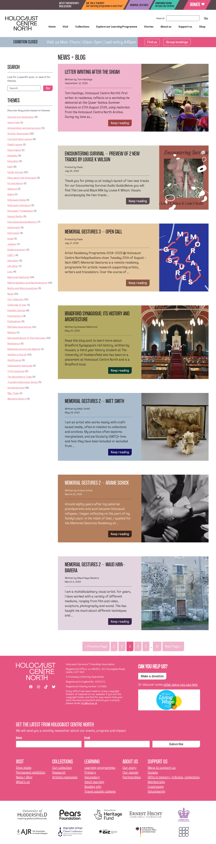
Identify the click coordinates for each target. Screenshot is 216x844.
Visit (65, 26)
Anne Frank (13, 122)
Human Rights (15, 216)
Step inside (56, 35)
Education (12, 161)
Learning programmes (99, 768)
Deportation (14, 150)
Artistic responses (64, 777)
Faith (10, 166)
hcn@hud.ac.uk (89, 703)
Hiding (10, 194)
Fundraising (156, 787)
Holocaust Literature (19, 205)
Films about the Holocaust (21, 177)
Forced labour (15, 183)
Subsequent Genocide (19, 365)
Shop (202, 26)
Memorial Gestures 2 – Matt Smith (94, 401)
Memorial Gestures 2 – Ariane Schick (97, 483)
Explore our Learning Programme (116, 26)
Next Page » (173, 646)
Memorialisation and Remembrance (27, 282)
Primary (90, 772)
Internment (13, 227)
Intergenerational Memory (22, 222)
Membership (156, 782)
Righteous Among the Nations (23, 349)
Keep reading (120, 123)
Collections (82, 26)
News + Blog (24, 777)
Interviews (13, 233)
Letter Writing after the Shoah (92, 72)
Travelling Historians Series (22, 382)
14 (157, 646)
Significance (14, 360)
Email (87, 738)
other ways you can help (180, 685)
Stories (149, 26)
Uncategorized (15, 387)
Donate (197, 4)
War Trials (13, 393)
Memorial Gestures (18, 277)
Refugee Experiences (19, 327)
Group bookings (177, 42)
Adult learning (94, 782)
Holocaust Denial (16, 200)
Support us (185, 26)
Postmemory (14, 316)
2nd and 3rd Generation (20, 117)
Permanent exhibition (30, 772)
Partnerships (132, 777)
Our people (130, 772)
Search (160, 18)
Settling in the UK (17, 354)
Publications (14, 321)
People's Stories (16, 310)
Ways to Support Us (172, 35)
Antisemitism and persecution (24, 128)
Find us (152, 42)
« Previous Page (96, 646)
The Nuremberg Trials (19, 376)
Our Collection (70, 35)
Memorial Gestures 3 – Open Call (93, 232)
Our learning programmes (116, 35)
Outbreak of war (16, 305)
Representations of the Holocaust (26, 338)
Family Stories (15, 172)
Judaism (11, 244)
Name (19, 738)
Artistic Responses (18, 133)
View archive (65, 6)
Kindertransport (16, 249)
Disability (12, 155)
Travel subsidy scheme (100, 791)
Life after (12, 266)
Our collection (62, 768)
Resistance (13, 343)
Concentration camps (19, 139)
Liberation (13, 260)
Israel (10, 238)
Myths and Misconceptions (22, 288)
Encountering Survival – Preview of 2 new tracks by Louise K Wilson (102, 157)
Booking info (92, 787)
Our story (129, 768)
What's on (23, 782)
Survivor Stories (143, 35)
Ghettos (12, 188)
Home (52, 26)
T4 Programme (16, 371)
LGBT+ (11, 255)
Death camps (14, 144)
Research (58, 772)
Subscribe (176, 744)
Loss (9, 271)
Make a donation (152, 676)
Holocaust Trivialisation (20, 210)
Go (48, 88)
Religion (11, 332)
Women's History (16, 398)
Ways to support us (162, 768)
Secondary (92, 777)
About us (165, 26)
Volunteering (156, 791)
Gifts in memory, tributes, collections (174, 777)
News (10, 293)
